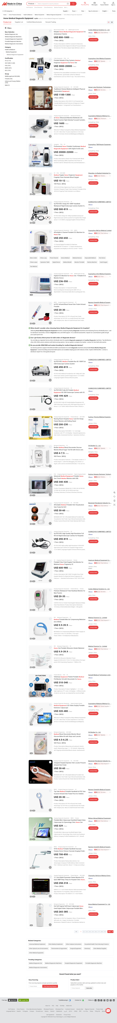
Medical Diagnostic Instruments (38, 967)
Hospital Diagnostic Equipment (73, 963)
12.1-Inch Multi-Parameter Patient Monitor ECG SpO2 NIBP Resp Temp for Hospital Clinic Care (69, 879)
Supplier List (19, 22)
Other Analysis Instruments (73, 944)
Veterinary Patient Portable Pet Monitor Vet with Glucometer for (69, 679)
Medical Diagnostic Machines (53, 963)
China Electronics (48, 7)
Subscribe (89, 988)
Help (82, 11)
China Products (20, 1009)
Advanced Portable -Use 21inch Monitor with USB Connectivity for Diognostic (69, 478)
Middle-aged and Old (12, 76)
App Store (12, 1000)
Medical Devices (77, 258)
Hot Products (11, 1009)
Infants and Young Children (12, 82)
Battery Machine (92, 262)
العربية (65, 1011)
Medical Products (58, 7)
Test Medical (33, 266)
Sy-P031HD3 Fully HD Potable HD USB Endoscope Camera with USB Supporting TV (69, 392)
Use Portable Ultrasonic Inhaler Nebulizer (69, 648)
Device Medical (65, 258)
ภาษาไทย (85, 1011)
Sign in (113, 5)
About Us (47, 1005)
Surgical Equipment (75, 948)
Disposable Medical (90, 258)
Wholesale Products (49, 1009)
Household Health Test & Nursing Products (97, 944)
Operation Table (44, 262)
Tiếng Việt (97, 1011)
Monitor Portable (79, 262)
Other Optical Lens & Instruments (38, 948)
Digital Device (56, 262)
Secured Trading (50, 22)
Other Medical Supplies (99, 948)
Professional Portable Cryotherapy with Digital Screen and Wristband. (70, 148)
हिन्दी (80, 1011)
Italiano (46, 1011)
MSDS (8, 68)
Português (25, 1011)
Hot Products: (29, 7)
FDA (8, 65)
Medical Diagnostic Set (35, 963)
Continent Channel (69, 1009)
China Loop (43, 258)
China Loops (33, 262)
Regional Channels (89, 1009)
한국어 (70, 1011)
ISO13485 (10, 63)
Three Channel (54, 258)
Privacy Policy (67, 1014)
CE (8, 60)
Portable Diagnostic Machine (93, 963)
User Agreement (50, 1014)
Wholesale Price (59, 1009)
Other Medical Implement (56, 944)
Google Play (23, 1000)
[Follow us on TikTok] (99, 1000)
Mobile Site (69, 1005)
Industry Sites (79, 1009)
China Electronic (38, 7)
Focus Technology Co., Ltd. (59, 1016)
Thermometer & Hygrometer (59, 948)
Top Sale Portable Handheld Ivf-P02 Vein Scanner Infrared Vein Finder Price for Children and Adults (70, 793)
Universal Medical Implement (37, 944)
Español (19, 1011)
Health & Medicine (10, 49)
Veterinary (87, 948)
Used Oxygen (103, 262)
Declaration (59, 1014)
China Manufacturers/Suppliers (34, 1009)
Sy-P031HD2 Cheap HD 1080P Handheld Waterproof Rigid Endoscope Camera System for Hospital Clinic (69, 206)
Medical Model (67, 262)
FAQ (53, 1005)
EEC (8, 70)
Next (109, 931)
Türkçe (91, 1011)
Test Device (102, 258)
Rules (114, 11)
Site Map (62, 1005)
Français (32, 1011)
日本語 (75, 1011)
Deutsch (52, 1011)
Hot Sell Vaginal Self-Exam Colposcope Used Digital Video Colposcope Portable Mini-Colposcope (68, 908)
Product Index (99, 1009)
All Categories (8, 11)
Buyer (74, 11)
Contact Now (93, 39)
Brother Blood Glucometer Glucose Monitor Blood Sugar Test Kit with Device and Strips (68, 449)
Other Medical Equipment (36, 953)
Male (7, 85)
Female (8, 79)
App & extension (93, 11)
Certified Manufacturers (34, 22)
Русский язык (39, 1011)
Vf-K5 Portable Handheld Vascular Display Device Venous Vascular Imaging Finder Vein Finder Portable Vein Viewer (69, 851)
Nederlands (59, 1011)
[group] (40, 41)
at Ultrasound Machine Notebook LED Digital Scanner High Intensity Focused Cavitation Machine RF (70, 120)
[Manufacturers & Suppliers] (12, 4)
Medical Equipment (11, 52)
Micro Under (33, 258)
